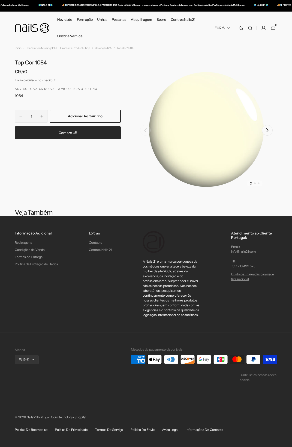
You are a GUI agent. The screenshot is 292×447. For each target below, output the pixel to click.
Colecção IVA (103, 48)
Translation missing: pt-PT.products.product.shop (58, 48)
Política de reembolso (31, 430)
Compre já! (68, 132)
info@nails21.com (243, 251)
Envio (19, 80)
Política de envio (142, 430)
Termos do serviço (109, 430)
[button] (250, 28)
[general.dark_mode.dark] (241, 28)
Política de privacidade (71, 430)
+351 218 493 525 (243, 266)
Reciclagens (23, 242)
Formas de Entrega (28, 257)
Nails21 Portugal (38, 417)
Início (18, 48)
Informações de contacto (204, 430)
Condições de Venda (30, 250)
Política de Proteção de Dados (36, 264)
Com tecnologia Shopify (68, 417)
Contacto (95, 242)
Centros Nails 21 (100, 250)
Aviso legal (170, 430)
